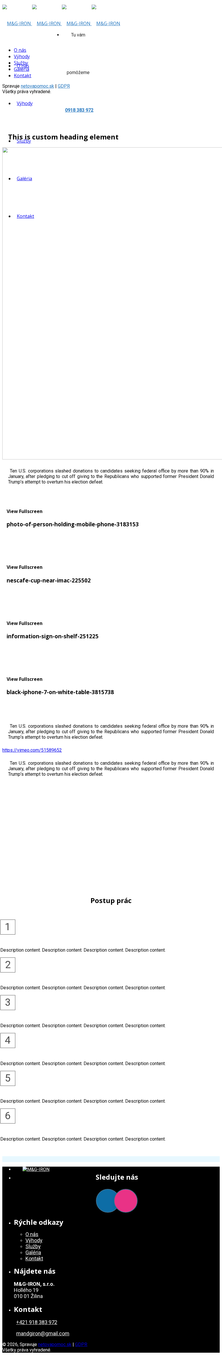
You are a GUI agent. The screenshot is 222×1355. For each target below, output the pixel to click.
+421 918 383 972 (36, 1322)
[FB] (108, 1201)
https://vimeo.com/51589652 (32, 750)
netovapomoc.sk (37, 86)
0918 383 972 (79, 110)
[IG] (126, 1201)
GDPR (81, 1344)
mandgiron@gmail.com (42, 1333)
